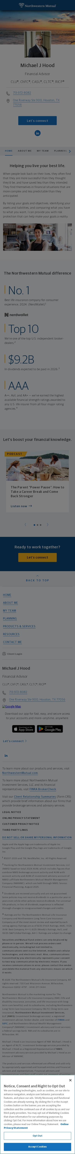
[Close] (70, 1080)
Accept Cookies (37, 1147)
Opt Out (37, 1136)
